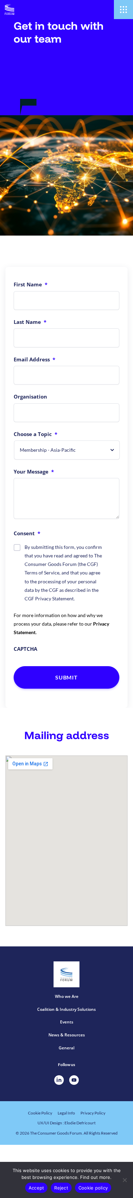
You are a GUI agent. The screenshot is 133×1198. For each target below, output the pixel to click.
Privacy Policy (92, 1112)
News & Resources (66, 1035)
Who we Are (66, 996)
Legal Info (66, 1112)
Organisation (30, 396)
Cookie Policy (40, 1112)
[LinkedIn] (59, 1080)
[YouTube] (74, 1080)
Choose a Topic (35, 434)
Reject (61, 1187)
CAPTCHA (25, 648)
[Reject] (124, 1180)
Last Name (30, 321)
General (66, 1048)
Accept (36, 1187)
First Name (30, 284)
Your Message (34, 471)
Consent (27, 533)
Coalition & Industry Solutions (66, 1009)
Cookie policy (93, 1187)
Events (66, 1022)
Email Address (34, 359)
